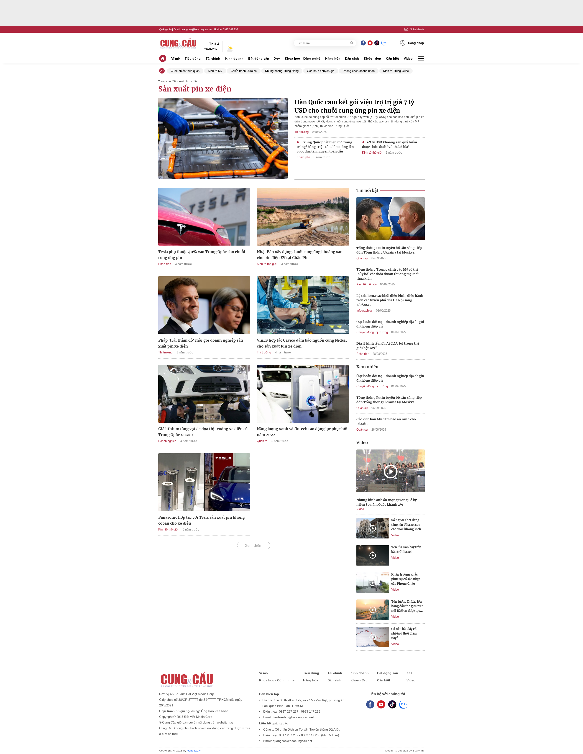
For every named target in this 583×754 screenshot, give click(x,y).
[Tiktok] (392, 704)
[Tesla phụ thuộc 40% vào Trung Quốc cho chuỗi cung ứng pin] (204, 217)
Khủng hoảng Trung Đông (282, 71)
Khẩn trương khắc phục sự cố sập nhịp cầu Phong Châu (405, 579)
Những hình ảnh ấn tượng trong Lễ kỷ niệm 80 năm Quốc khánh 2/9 (386, 502)
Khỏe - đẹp (372, 58)
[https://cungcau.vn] (178, 43)
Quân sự (362, 258)
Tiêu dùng (193, 58)
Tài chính (213, 58)
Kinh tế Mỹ (215, 71)
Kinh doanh (234, 58)
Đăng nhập (416, 43)
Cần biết (392, 58)
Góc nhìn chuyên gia (320, 71)
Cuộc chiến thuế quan (185, 71)
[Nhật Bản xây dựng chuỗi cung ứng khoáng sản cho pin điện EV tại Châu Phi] (303, 217)
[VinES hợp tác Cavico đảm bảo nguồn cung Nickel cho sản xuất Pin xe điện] (303, 305)
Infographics (364, 310)
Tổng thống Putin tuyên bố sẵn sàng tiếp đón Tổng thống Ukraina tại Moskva (389, 250)
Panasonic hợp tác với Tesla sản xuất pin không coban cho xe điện (201, 520)
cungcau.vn (194, 750)
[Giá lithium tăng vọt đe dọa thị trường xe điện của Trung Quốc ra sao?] (204, 394)
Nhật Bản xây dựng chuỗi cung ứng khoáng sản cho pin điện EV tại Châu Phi (300, 254)
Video (408, 58)
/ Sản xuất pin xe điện (185, 81)
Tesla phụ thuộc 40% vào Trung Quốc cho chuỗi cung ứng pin (201, 254)
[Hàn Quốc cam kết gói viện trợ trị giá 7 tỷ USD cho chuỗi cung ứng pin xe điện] (223, 139)
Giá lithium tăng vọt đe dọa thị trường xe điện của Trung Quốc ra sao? (204, 432)
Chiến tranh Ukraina (244, 71)
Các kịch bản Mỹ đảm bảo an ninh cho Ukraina (386, 421)
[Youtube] (370, 43)
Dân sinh (352, 58)
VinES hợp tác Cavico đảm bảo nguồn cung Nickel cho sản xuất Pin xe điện (302, 343)
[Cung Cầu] (204, 676)
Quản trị (262, 441)
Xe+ (277, 58)
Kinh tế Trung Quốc (396, 71)
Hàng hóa (332, 58)
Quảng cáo (165, 29)
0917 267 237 (230, 29)
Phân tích (164, 264)
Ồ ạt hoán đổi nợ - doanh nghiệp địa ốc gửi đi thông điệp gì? (390, 324)
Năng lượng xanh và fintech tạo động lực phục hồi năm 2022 (302, 432)
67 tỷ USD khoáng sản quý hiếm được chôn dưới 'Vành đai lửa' (389, 144)
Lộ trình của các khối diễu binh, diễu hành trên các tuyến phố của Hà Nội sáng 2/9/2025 (389, 300)
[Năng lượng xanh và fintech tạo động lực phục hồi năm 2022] (303, 394)
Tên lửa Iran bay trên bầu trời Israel (406, 549)
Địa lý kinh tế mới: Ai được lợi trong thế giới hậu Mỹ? (387, 345)
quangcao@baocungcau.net (196, 29)
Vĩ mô (175, 58)
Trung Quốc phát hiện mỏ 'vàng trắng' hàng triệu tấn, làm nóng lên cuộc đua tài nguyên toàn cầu (325, 146)
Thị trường (301, 132)
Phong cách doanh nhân (359, 71)
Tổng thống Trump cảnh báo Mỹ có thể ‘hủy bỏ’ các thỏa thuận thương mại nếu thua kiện (387, 274)
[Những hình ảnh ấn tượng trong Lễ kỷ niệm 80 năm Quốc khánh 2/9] (390, 471)
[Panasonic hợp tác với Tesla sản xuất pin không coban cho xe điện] (204, 482)
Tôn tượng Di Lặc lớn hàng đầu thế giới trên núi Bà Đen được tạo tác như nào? (407, 606)
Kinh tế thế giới (372, 152)
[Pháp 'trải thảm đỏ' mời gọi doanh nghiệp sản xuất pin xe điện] (204, 305)
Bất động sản (258, 58)
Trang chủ (164, 81)
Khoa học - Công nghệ (302, 58)
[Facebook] (363, 43)
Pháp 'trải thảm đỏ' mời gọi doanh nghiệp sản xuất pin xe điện (200, 343)
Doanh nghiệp (167, 441)
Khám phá (303, 157)
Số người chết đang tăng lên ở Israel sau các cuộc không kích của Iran (406, 525)
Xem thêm (253, 545)
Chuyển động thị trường (372, 332)
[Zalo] (383, 43)
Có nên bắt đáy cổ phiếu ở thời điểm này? (404, 633)
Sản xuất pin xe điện (195, 89)
